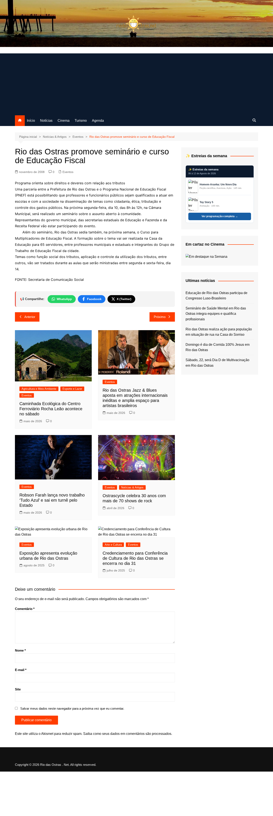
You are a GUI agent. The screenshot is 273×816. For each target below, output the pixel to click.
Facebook (94, 299)
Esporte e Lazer (72, 388)
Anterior (29, 317)
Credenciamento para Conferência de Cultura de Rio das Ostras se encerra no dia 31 (135, 558)
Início (31, 120)
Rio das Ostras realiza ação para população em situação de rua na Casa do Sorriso (219, 332)
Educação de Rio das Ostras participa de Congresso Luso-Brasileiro (216, 295)
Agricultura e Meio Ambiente (39, 388)
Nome (20, 650)
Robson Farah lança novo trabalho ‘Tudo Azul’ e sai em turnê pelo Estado (52, 500)
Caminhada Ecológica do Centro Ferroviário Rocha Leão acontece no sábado (50, 408)
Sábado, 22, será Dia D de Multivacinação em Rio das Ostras (217, 362)
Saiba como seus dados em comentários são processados (127, 733)
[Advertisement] (136, 83)
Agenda (98, 120)
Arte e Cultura (113, 544)
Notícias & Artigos (132, 487)
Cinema (64, 120)
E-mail (20, 670)
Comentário (25, 609)
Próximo (160, 317)
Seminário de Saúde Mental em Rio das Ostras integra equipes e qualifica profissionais (216, 313)
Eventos (67, 172)
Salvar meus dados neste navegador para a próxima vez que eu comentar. (72, 708)
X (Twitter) (124, 299)
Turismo (81, 120)
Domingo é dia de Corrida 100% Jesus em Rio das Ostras (218, 347)
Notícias (46, 120)
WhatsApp (64, 299)
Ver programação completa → (220, 216)
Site (18, 689)
